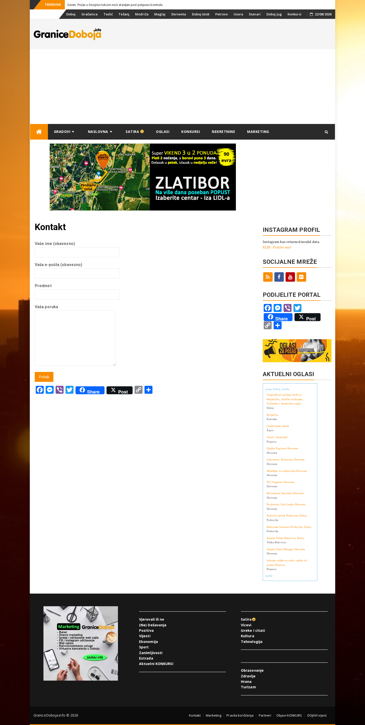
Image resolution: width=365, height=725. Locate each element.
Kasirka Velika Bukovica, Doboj (285, 538)
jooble (269, 575)
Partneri (265, 715)
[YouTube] (290, 277)
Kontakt (195, 715)
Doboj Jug (274, 14)
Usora (238, 14)
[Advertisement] (182, 86)
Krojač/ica (273, 414)
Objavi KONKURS (289, 715)
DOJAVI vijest (317, 715)
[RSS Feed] (268, 277)
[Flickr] (301, 277)
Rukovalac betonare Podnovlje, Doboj (289, 526)
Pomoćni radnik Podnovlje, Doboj (287, 515)
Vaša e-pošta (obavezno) (58, 264)
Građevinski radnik (278, 425)
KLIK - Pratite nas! (277, 247)
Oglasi (162, 131)
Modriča (141, 14)
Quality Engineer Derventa (282, 448)
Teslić (108, 14)
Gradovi (62, 131)
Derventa (178, 14)
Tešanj (123, 14)
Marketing (258, 131)
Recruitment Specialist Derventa (285, 493)
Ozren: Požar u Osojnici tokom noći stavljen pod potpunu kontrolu (115, 5)
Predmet (43, 285)
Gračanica (89, 14)
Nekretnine (223, 131)
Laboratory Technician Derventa (286, 459)
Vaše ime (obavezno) (55, 243)
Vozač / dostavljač (277, 437)
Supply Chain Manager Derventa (286, 549)
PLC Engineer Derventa (280, 482)
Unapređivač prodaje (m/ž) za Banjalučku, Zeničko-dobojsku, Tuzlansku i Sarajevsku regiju (285, 399)
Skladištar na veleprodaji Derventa (287, 470)
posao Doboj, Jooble (277, 389)
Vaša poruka (46, 306)
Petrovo (221, 14)
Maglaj (160, 14)
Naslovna (98, 131)
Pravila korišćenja (240, 715)
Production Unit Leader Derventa (286, 504)
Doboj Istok (201, 14)
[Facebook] (279, 277)
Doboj (71, 14)
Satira (133, 131)
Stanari (255, 14)
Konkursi (294, 14)
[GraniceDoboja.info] (39, 132)
